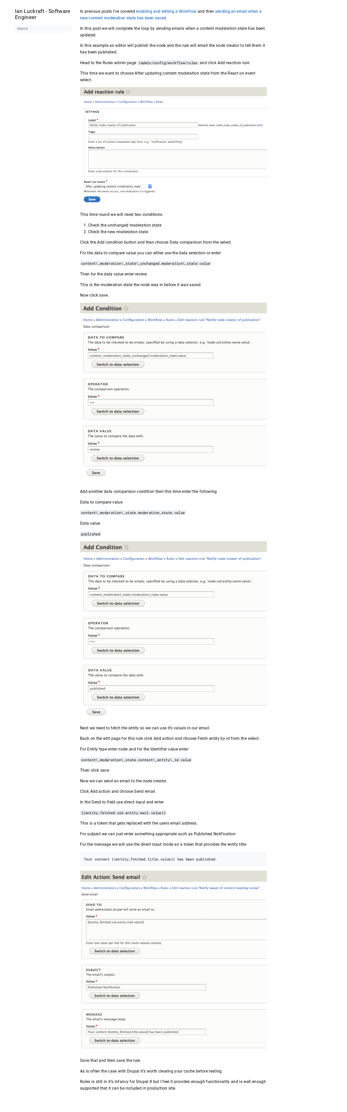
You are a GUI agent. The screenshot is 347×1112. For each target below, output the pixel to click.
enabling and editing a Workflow (166, 11)
